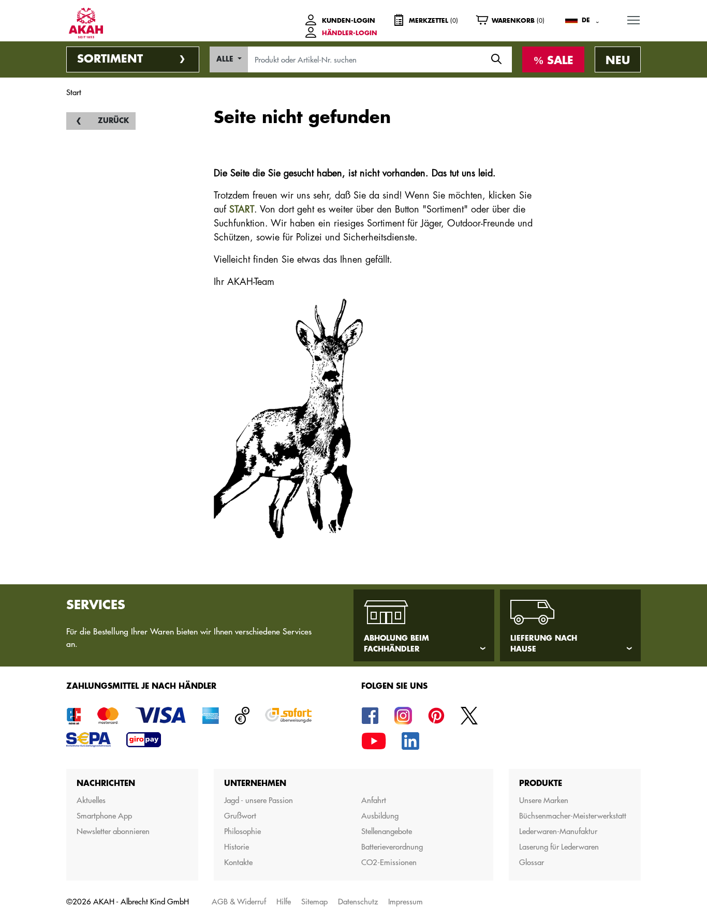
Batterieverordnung (392, 847)
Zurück (113, 120)
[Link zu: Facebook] (370, 715)
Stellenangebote (386, 831)
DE (586, 20)
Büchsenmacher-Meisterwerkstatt (572, 816)
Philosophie (242, 831)
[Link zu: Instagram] (403, 715)
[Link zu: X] (469, 715)
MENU (633, 19)
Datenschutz (358, 901)
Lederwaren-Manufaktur (558, 831)
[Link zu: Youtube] (373, 740)
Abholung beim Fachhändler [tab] (396, 643)
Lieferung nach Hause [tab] (543, 643)
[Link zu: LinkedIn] (410, 740)
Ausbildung (380, 816)
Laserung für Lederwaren (559, 847)
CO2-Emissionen (389, 862)
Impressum (405, 901)
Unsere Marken (543, 800)
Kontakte (238, 862)
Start (73, 92)
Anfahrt (373, 800)
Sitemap (314, 901)
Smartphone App (104, 816)
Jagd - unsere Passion (258, 800)
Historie (236, 847)
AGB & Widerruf (239, 901)
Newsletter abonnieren (113, 831)
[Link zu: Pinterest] (436, 715)
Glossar (531, 862)
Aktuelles (91, 800)
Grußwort (240, 816)
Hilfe (283, 901)
